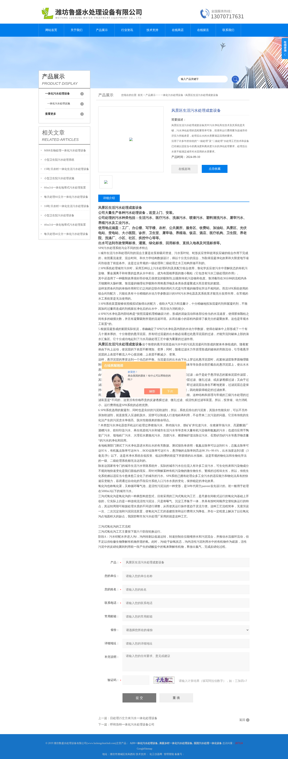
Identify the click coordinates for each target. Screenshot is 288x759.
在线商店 (178, 30)
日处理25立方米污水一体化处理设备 (133, 718)
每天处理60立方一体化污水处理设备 (66, 196)
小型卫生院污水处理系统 (59, 159)
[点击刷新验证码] (164, 680)
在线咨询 (184, 169)
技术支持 (152, 30)
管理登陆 (169, 754)
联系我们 (228, 30)
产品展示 (102, 30)
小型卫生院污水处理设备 (59, 215)
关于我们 (76, 30)
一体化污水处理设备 (171, 95)
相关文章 (53, 132)
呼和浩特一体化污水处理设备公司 (132, 724)
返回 (242, 719)
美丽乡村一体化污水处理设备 (175, 743)
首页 (140, 95)
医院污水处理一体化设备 (208, 743)
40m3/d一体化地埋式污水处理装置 (65, 224)
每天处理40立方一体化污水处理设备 (66, 234)
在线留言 (203, 30)
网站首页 (51, 30)
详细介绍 (109, 198)
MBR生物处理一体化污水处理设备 (65, 150)
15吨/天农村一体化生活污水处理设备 (66, 169)
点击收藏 (215, 168)
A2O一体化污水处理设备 (144, 743)
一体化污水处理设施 (58, 103)
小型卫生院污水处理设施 (59, 178)
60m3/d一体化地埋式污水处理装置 (65, 187)
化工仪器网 (155, 754)
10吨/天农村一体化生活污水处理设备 (66, 206)
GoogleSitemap (144, 748)
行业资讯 (127, 30)
